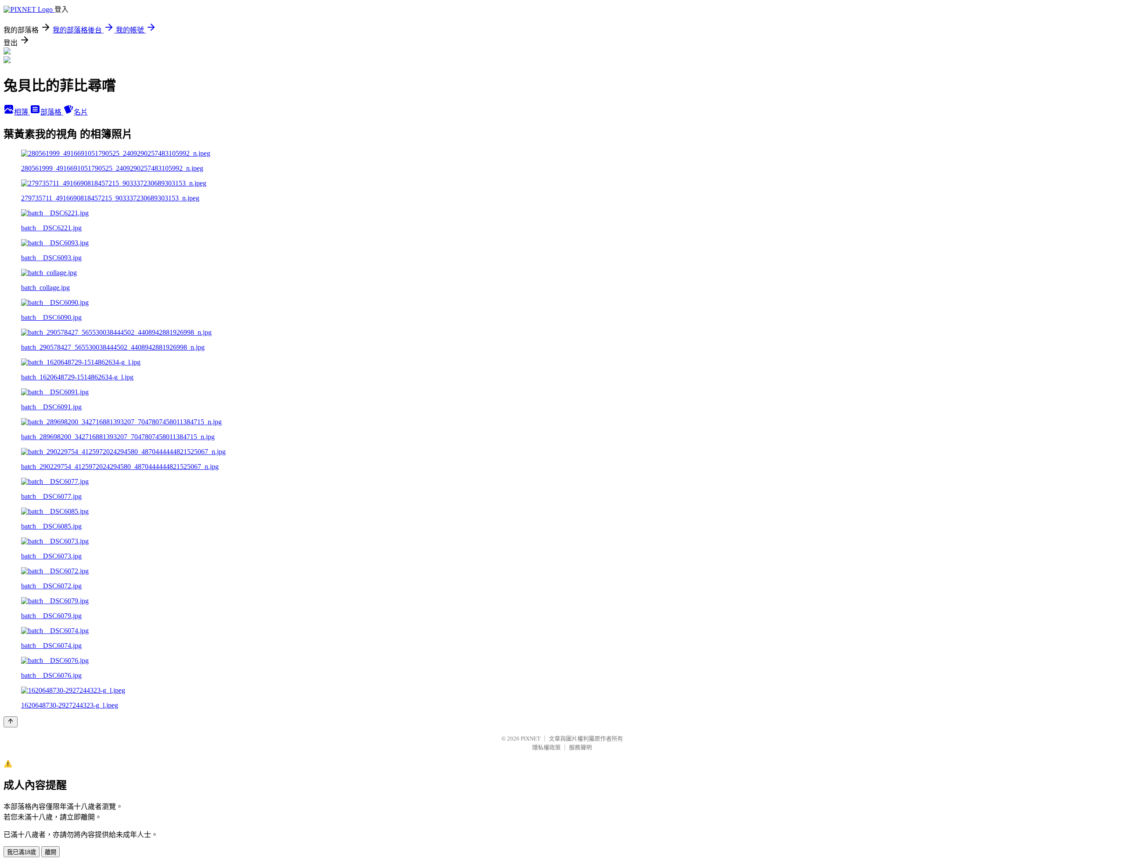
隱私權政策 (546, 747)
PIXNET (530, 738)
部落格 (51, 112)
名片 (81, 112)
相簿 (22, 112)
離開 (50, 852)
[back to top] (11, 721)
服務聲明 (580, 747)
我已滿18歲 (21, 852)
